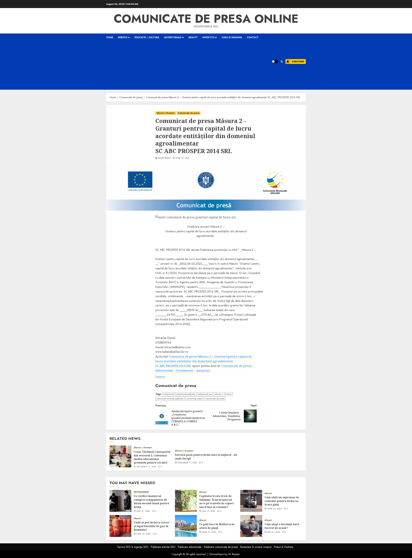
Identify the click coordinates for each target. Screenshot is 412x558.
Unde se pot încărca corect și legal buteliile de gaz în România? (151, 526)
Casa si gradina (232, 37)
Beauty (193, 37)
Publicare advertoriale (189, 547)
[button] (282, 61)
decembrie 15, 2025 (146, 467)
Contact (252, 37)
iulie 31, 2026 (143, 511)
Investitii (208, 37)
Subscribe (298, 61)
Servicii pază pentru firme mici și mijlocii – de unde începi (206, 456)
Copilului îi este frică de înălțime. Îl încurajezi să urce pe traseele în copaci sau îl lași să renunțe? (216, 501)
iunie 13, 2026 (209, 532)
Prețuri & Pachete (283, 547)
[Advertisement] (184, 65)
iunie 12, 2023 (183, 158)
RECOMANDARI (141, 492)
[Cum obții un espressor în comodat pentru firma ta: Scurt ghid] (251, 501)
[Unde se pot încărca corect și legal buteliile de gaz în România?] (120, 526)
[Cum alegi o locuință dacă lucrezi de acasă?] (251, 526)
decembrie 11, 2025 (187, 463)
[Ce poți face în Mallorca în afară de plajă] (186, 526)
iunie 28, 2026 (274, 509)
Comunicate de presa (188, 113)
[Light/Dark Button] (275, 61)
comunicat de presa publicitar (170, 398)
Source (160, 376)
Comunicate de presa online (206, 18)
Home (109, 37)
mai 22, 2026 (273, 532)
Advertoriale (172, 37)
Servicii (122, 37)
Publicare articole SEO (163, 547)
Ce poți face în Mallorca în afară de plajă (216, 526)
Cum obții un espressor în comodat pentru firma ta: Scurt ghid (282, 501)
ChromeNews (216, 554)
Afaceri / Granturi (166, 113)
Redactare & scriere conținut (255, 547)
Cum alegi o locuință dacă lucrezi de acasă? (282, 526)
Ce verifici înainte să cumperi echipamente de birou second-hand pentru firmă (151, 501)
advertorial (164, 158)
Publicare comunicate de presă (221, 547)
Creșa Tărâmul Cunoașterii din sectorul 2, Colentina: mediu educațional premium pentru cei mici (152, 457)
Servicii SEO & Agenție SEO (132, 547)
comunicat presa (194, 398)
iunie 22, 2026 (143, 534)
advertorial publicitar (185, 394)
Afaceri (202, 492)
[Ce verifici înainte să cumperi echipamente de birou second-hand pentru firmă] (120, 501)
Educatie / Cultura (147, 37)
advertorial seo (205, 394)
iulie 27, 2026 (208, 511)
